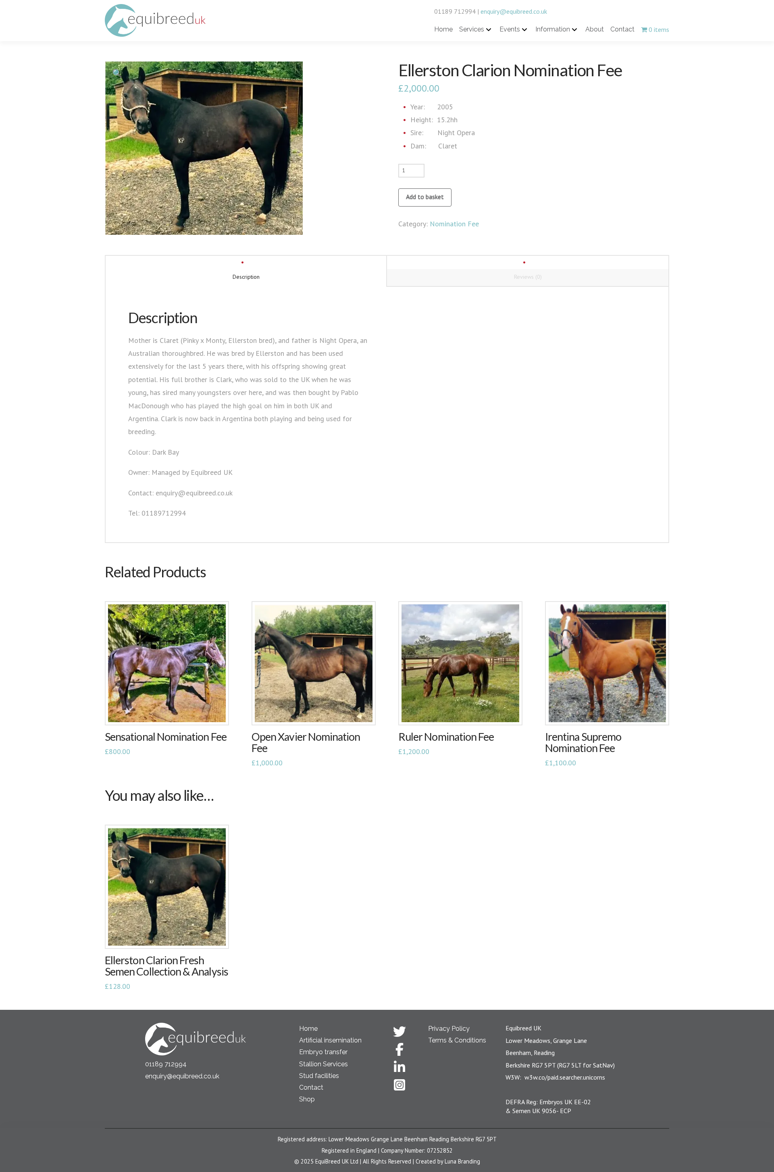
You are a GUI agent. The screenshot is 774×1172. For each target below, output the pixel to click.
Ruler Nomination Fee (446, 736)
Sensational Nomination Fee (166, 736)
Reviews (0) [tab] (528, 276)
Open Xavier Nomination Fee (306, 742)
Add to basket (425, 196)
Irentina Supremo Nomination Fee (583, 742)
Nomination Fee (454, 223)
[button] (117, 73)
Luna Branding (462, 1161)
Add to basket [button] (167, 710)
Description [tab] (246, 276)
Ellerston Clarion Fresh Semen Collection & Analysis (166, 966)
